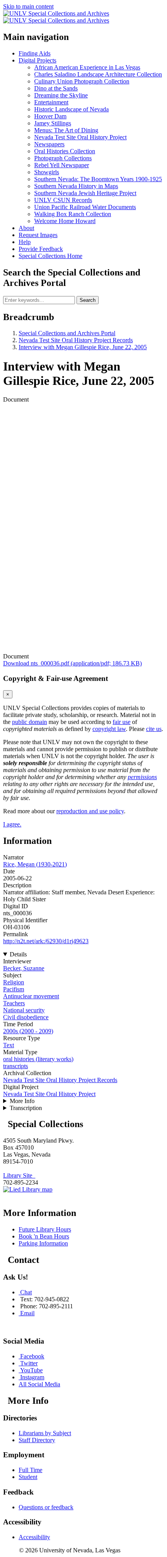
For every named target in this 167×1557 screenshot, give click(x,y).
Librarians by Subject (45, 1433)
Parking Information (43, 1243)
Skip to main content (28, 6)
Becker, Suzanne (23, 968)
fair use (121, 722)
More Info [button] (22, 1101)
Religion (13, 982)
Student (28, 1477)
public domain (29, 722)
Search (88, 300)
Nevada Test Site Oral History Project (49, 1094)
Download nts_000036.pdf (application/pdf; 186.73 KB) (72, 663)
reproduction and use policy (90, 811)
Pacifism (13, 989)
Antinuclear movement (31, 996)
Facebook (32, 1356)
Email (27, 1313)
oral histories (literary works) (38, 1059)
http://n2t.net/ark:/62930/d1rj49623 (46, 941)
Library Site (19, 1175)
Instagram (32, 1377)
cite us (154, 729)
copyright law (109, 729)
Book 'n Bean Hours (44, 1236)
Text (8, 1045)
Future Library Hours (45, 1229)
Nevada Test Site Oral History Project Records (76, 340)
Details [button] (18, 954)
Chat (26, 1292)
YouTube (31, 1370)
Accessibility (34, 1537)
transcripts (15, 1066)
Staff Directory (37, 1440)
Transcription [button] (26, 1108)
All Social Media (39, 1384)
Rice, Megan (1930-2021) (35, 864)
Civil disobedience (26, 1017)
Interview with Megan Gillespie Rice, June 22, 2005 (83, 347)
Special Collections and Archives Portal (67, 333)
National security (24, 1010)
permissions (142, 777)
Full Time (30, 1470)
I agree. (12, 824)
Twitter (29, 1363)
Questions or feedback (46, 1507)
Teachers (14, 1003)
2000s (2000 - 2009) (28, 1031)
